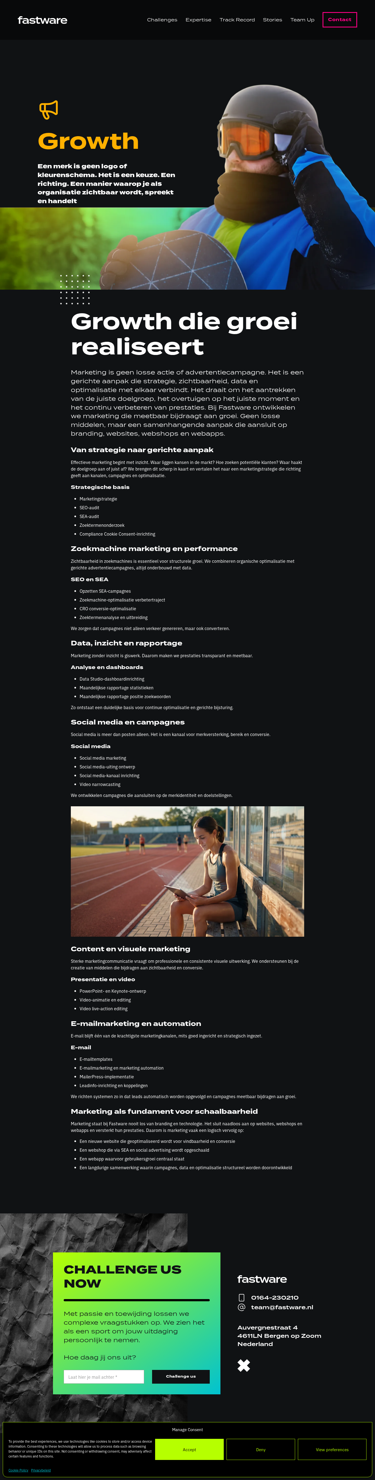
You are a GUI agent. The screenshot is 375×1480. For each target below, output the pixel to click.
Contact (340, 19)
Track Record (237, 20)
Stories (272, 20)
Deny (260, 1449)
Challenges (162, 20)
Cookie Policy (18, 1470)
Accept (189, 1449)
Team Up (302, 20)
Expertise (198, 20)
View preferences (332, 1449)
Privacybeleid (41, 1470)
